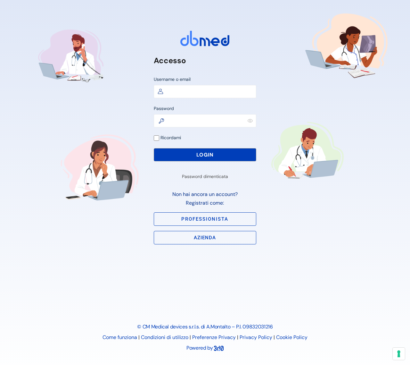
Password (164, 108)
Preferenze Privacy (214, 337)
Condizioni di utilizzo (164, 337)
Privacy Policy (256, 337)
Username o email (172, 79)
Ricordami (170, 137)
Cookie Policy (292, 337)
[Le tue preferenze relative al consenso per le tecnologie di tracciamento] (399, 354)
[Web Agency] (219, 347)
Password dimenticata (205, 176)
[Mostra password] (250, 120)
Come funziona (119, 337)
